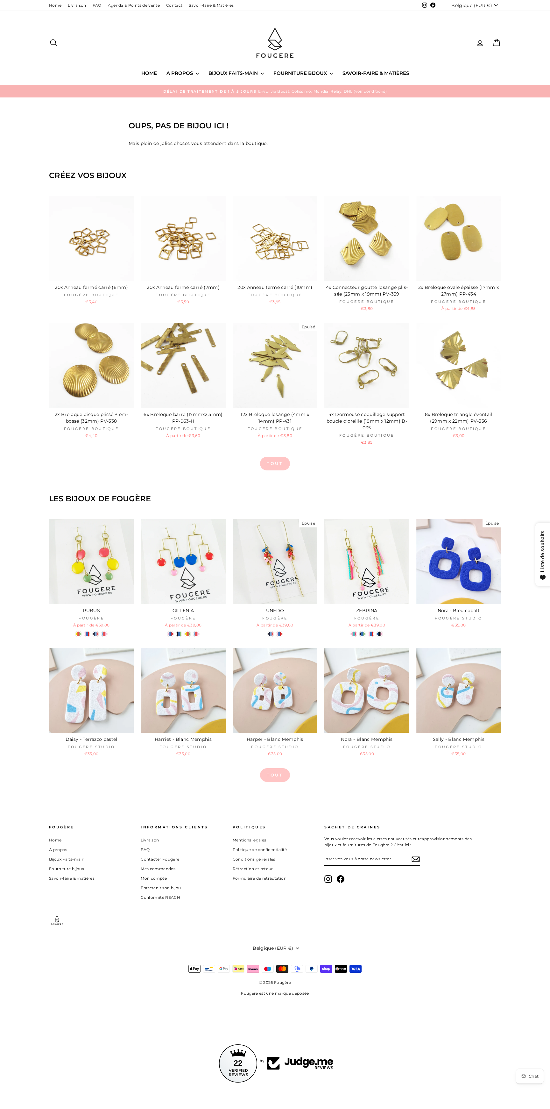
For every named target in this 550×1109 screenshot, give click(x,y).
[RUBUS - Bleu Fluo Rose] (104, 634)
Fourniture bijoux (300, 73)
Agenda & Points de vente (134, 5)
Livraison (77, 5)
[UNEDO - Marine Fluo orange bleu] (271, 634)
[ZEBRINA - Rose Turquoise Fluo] (354, 634)
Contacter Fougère (160, 859)
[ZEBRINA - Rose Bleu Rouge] (371, 634)
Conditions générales (254, 859)
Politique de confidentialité (260, 849)
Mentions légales (249, 840)
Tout (275, 463)
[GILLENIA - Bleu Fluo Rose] (196, 634)
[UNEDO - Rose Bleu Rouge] (279, 634)
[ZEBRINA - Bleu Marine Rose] (380, 634)
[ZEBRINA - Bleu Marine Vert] (362, 634)
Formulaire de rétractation (259, 878)
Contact (174, 5)
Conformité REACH (160, 897)
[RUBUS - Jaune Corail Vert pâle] (78, 634)
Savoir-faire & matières (375, 73)
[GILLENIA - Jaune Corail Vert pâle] (188, 634)
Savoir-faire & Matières (211, 5)
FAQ (97, 5)
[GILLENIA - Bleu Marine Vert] (179, 634)
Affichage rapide (91, 273)
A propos (180, 73)
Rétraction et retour (253, 868)
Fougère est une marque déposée (275, 993)
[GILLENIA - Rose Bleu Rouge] (170, 634)
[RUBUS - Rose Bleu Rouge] (87, 634)
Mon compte (154, 878)
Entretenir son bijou (161, 887)
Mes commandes (158, 868)
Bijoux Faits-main (233, 73)
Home (55, 5)
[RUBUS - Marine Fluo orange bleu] (96, 634)
